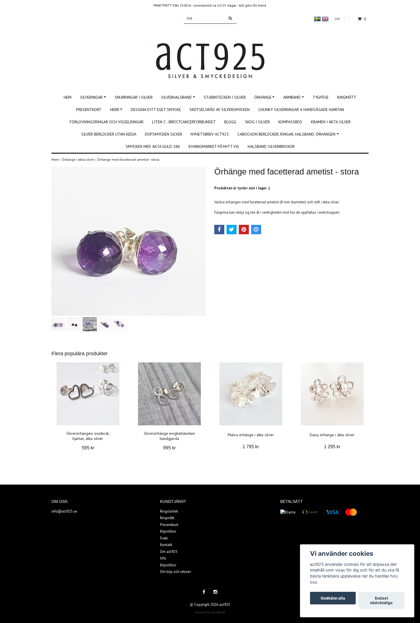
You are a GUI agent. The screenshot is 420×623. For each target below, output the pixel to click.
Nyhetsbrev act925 (210, 134)
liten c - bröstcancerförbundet (184, 121)
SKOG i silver (257, 121)
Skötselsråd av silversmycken (219, 109)
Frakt (164, 538)
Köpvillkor (168, 531)
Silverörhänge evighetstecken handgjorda (169, 436)
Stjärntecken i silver (225, 97)
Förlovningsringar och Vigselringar (106, 121)
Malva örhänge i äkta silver (251, 434)
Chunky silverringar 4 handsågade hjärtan (301, 109)
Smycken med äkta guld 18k (153, 146)
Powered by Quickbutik (210, 612)
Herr (114, 109)
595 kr (88, 447)
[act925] (210, 54)
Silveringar (91, 97)
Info (163, 558)
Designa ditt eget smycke (156, 109)
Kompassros (290, 121)
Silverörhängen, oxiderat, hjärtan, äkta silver (87, 436)
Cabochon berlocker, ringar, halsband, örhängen (286, 134)
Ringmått (346, 97)
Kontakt (166, 544)
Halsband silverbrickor (271, 146)
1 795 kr (251, 446)
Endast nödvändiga (381, 600)
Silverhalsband (176, 97)
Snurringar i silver (134, 97)
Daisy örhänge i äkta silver (332, 434)
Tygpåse (321, 97)
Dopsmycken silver (163, 134)
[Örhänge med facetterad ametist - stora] (128, 241)
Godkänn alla (333, 598)
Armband (292, 97)
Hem (67, 97)
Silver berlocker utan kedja (108, 134)
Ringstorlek (169, 511)
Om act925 (168, 551)
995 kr (169, 447)
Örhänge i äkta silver (79, 159)
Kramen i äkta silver (331, 121)
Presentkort (88, 109)
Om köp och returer (175, 571)
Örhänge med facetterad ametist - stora (128, 159)
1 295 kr (332, 446)
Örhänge (262, 97)
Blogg (230, 121)
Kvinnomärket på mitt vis (214, 146)
